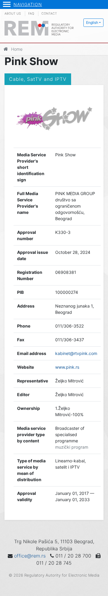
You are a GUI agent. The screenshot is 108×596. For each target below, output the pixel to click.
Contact (49, 14)
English (92, 22)
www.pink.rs (67, 367)
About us (12, 14)
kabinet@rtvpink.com (76, 353)
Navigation (28, 4)
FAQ (31, 14)
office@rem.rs (30, 556)
